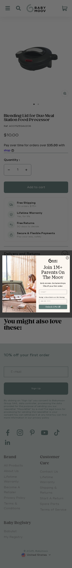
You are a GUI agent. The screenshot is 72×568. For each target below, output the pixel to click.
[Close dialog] (67, 258)
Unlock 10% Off (53, 307)
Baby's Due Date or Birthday (52, 297)
